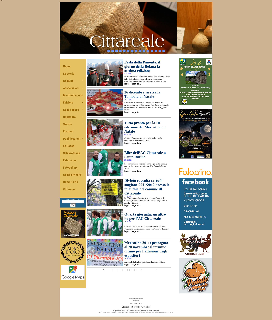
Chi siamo (69, 189)
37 (118, 270)
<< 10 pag (108, 270)
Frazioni (68, 131)
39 (123, 270)
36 (116, 270)
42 (131, 270)
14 (160, 51)
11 (148, 51)
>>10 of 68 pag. (148, 270)
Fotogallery (70, 167)
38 (121, 270)
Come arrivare (72, 175)
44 (136, 270)
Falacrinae (69, 160)
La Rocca (68, 146)
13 (156, 51)
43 (133, 270)
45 (138, 270)
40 (126, 270)
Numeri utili (70, 182)
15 (164, 51)
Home (67, 66)
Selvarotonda (71, 153)
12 (152, 51)
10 (144, 51)
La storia (68, 73)
